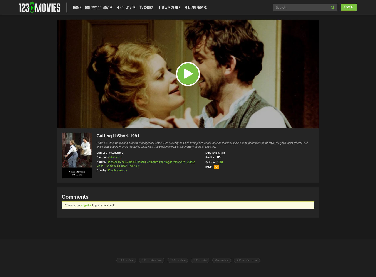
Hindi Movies (126, 7)
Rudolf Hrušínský (129, 165)
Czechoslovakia (117, 170)
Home (77, 7)
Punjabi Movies (196, 7)
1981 (220, 162)
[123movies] (39, 7)
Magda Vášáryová (174, 162)
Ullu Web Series (168, 7)
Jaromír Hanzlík (136, 162)
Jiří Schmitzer (155, 162)
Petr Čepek (111, 165)
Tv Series (146, 7)
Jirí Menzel (114, 157)
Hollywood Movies (98, 7)
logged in (86, 205)
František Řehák (116, 162)
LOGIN (348, 7)
